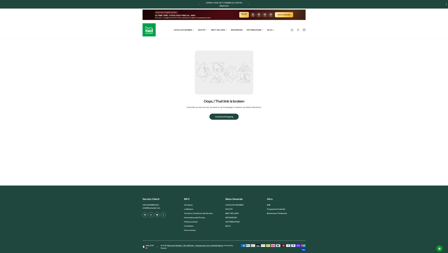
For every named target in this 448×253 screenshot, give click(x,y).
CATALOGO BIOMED (183, 30)
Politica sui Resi (191, 222)
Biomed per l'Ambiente (277, 213)
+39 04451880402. (151, 205)
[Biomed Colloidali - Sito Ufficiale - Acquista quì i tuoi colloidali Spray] (149, 29)
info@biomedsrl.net (151, 208)
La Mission (188, 209)
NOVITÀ (201, 30)
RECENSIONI (231, 217)
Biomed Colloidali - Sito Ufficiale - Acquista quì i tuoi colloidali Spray (195, 245)
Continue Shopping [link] (224, 116)
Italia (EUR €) (150, 246)
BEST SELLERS (218, 30)
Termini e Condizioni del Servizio (198, 213)
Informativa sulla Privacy (194, 217)
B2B (268, 205)
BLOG (270, 30)
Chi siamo (188, 205)
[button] (199, 4)
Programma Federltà (276, 209)
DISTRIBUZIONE (254, 30)
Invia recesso (190, 230)
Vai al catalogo (284, 15)
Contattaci (188, 226)
